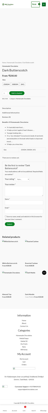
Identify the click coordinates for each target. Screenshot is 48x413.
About (24, 323)
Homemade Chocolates (14, 62)
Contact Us (24, 326)
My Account (24, 359)
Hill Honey (24, 350)
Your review (10, 184)
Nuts (24, 347)
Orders (24, 365)
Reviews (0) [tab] (6, 117)
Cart (24, 362)
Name (7, 199)
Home (4, 62)
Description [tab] (6, 108)
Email (7, 208)
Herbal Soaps (24, 338)
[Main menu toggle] (44, 4)
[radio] (6, 84)
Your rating (10, 179)
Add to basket (16, 93)
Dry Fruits (24, 344)
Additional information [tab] (11, 113)
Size (3, 80)
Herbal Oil (24, 341)
